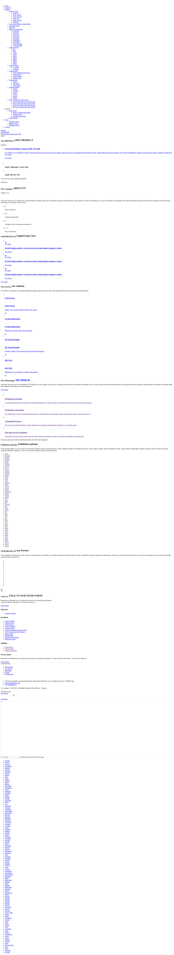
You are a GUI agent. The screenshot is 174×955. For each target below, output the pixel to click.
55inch (15, 98)
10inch (15, 89)
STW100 (16, 31)
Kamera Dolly (17, 76)
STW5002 (16, 40)
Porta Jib (15, 22)
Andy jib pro (17, 15)
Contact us (4, 182)
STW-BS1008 (17, 46)
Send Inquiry (5, 605)
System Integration (11, 651)
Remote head (17, 78)
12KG (15, 53)
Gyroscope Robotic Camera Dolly (20, 24)
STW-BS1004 (17, 44)
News (7, 120)
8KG (14, 51)
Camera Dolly (13, 71)
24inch (15, 93)
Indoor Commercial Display (22, 112)
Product (7, 9)
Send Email (4, 693)
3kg (14, 49)
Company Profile (10, 613)
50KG (15, 62)
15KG (15, 55)
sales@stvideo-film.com (12, 683)
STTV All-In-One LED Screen (19, 100)
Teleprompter (13, 80)
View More (4, 390)
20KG (15, 58)
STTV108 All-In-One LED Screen (24, 102)
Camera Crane (13, 11)
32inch (15, 96)
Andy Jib (16, 13)
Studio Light (9, 634)
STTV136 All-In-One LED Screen (24, 103)
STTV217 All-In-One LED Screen (24, 107)
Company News (14, 121)
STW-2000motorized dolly (21, 73)
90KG (15, 64)
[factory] (6, 454)
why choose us (23, 379)
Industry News (13, 123)
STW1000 (16, 36)
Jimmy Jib (16, 18)
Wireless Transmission (16, 29)
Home (7, 6)
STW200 (16, 33)
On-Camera (16, 85)
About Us (8, 8)
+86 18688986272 (11, 685)
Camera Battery (14, 65)
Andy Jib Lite (17, 17)
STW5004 (16, 42)
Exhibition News (14, 125)
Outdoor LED (17, 114)
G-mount (16, 67)
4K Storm (16, 38)
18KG (15, 56)
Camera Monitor (14, 87)
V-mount (16, 69)
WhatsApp (4, 699)
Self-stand (16, 83)
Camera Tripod (13, 47)
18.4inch (15, 91)
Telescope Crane (14, 26)
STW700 (16, 35)
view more (4, 282)
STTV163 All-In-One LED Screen (24, 105)
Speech (15, 82)
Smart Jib (12, 27)
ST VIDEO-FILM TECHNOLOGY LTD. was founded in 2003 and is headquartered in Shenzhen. (41, 197)
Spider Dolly (17, 74)
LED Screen (13, 111)
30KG (15, 60)
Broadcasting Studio (19, 116)
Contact (7, 127)
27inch (15, 94)
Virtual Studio (13, 118)
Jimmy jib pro (17, 20)
